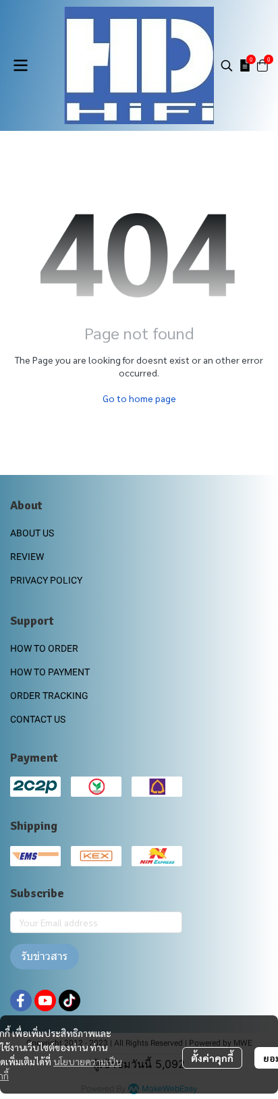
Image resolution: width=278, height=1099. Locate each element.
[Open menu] (20, 65)
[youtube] (45, 1000)
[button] (226, 65)
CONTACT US (37, 719)
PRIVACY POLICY (46, 580)
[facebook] (21, 1000)
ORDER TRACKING (49, 695)
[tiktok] (69, 1000)
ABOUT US (32, 533)
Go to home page (139, 398)
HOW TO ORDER (44, 648)
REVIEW (27, 556)
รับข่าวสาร (44, 956)
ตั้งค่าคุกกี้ (212, 1058)
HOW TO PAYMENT (50, 672)
